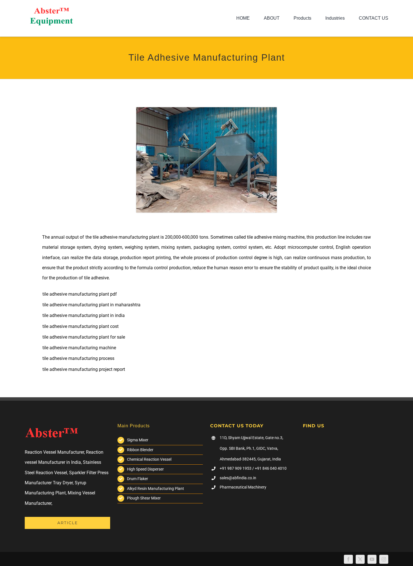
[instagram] (383, 559)
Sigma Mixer (137, 440)
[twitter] (360, 559)
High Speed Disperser (145, 469)
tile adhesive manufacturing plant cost (80, 326)
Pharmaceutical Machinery (243, 487)
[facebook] (348, 559)
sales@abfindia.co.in (238, 478)
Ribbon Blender (140, 450)
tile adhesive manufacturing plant (126, 237)
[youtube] (371, 559)
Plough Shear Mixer (144, 498)
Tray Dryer (63, 482)
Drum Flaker (137, 478)
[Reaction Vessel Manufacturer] (51, 10)
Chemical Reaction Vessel (149, 459)
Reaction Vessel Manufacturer (54, 452)
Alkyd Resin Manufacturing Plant (155, 488)
